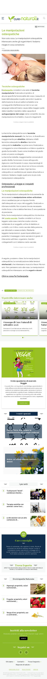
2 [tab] (24, 337)
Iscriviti (23, 638)
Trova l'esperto (34, 662)
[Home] (23, 19)
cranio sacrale (11, 218)
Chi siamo (9, 662)
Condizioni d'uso (14, 669)
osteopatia (8, 90)
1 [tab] (22, 337)
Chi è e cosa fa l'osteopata (15, 276)
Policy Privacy (26, 669)
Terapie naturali (10, 290)
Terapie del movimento (25, 290)
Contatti (20, 662)
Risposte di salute (23, 665)
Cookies (35, 669)
